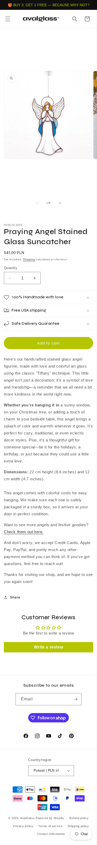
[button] (7, 19)
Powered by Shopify (50, 818)
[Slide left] (37, 203)
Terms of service (50, 826)
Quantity (10, 268)
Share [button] (15, 597)
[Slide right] (60, 203)
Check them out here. (23, 532)
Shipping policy (78, 826)
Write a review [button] (48, 647)
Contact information (51, 833)
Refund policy (78, 818)
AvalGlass (27, 818)
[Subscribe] (75, 699)
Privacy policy (23, 826)
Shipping (29, 259)
